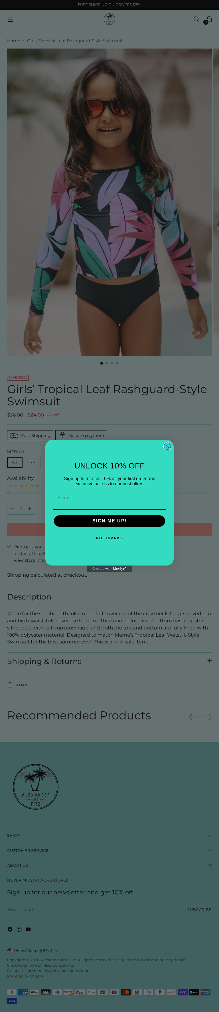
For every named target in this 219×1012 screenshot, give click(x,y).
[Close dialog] (167, 446)
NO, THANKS (109, 538)
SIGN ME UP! (109, 520)
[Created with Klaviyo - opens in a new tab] (109, 569)
